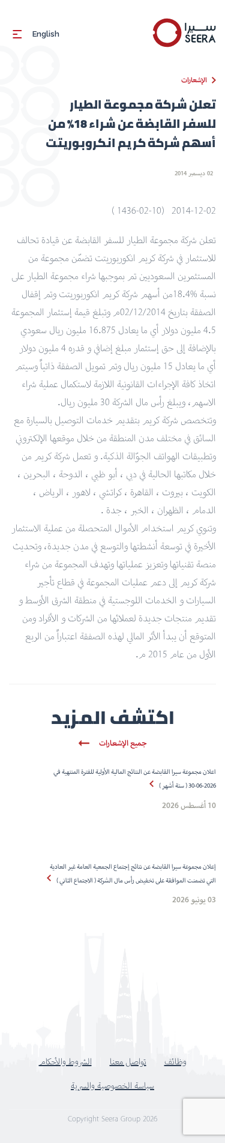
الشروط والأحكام (65, 1061)
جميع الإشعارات (123, 743)
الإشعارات (194, 80)
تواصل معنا (128, 1061)
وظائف (175, 1061)
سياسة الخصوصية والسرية (112, 1085)
